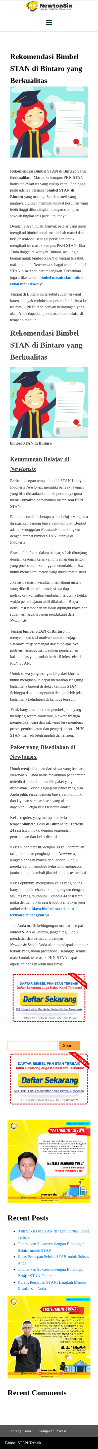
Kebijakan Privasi (52, 1431)
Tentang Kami (20, 1431)
